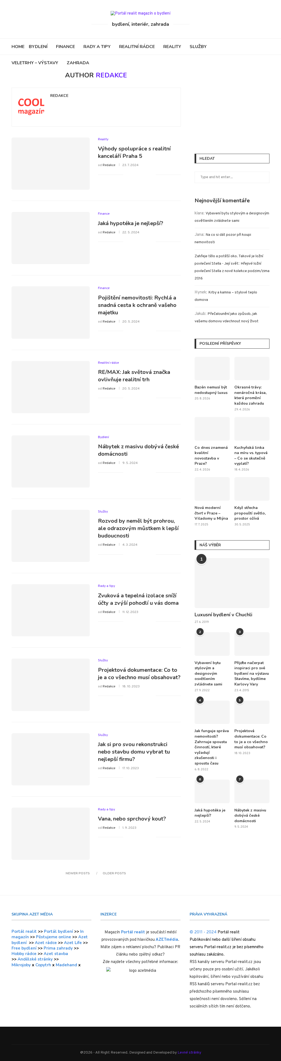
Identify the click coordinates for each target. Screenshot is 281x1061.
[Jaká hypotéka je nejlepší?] (51, 238)
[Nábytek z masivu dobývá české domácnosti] (51, 461)
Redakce (59, 95)
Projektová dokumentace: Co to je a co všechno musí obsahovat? (139, 673)
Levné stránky (189, 1052)
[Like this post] (127, 174)
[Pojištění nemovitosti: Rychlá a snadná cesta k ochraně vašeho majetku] (51, 312)
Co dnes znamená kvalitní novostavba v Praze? (211, 455)
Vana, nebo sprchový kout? (132, 818)
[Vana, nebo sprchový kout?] (51, 834)
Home (18, 47)
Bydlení (38, 47)
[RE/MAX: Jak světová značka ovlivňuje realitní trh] (51, 387)
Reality (172, 47)
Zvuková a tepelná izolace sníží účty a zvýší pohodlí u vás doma (138, 599)
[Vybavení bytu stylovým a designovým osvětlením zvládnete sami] (212, 644)
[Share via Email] (151, 174)
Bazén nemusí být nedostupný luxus (211, 390)
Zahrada (78, 63)
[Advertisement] (232, 105)
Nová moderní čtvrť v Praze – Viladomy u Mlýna (211, 513)
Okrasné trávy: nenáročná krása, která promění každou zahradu (250, 395)
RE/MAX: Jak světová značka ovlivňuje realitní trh (134, 375)
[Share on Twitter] (140, 174)
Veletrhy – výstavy (35, 63)
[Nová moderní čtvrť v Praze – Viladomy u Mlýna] (212, 489)
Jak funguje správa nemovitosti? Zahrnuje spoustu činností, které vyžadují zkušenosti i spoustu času (212, 747)
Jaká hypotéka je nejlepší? (130, 223)
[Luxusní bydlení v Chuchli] (232, 583)
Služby (198, 47)
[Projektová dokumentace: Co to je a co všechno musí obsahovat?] (51, 685)
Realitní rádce (137, 47)
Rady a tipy (97, 47)
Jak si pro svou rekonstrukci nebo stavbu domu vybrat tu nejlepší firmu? (134, 752)
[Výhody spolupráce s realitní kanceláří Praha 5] (51, 164)
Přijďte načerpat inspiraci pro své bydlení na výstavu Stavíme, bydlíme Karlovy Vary (251, 673)
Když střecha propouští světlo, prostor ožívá (250, 513)
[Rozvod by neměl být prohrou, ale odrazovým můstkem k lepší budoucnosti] (51, 536)
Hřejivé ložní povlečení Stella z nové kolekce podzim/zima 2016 (232, 271)
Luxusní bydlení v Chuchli (223, 614)
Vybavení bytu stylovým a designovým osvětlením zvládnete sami (208, 673)
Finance (65, 47)
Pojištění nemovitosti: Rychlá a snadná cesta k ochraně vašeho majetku (137, 305)
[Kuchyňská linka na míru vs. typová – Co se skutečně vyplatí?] (251, 429)
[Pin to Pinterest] (145, 174)
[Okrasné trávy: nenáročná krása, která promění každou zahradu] (251, 368)
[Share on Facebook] (134, 174)
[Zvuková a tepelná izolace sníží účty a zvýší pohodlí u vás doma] (51, 610)
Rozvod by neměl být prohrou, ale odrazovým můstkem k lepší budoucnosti (138, 528)
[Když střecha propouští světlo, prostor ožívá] (251, 489)
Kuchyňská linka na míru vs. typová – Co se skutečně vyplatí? (251, 455)
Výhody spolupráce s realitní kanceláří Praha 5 (134, 152)
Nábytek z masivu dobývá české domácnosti (250, 816)
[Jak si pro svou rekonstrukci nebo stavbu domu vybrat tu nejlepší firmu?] (51, 759)
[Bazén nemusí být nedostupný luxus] (212, 368)
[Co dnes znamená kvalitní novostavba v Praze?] (212, 429)
